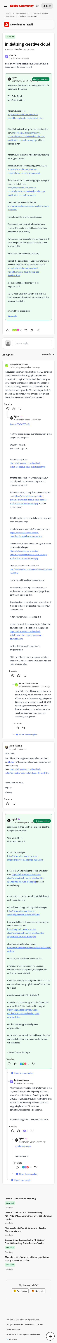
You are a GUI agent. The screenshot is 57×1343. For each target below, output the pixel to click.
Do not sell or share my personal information (23, 1334)
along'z (12, 55)
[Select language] (37, 5)
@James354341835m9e (20, 424)
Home (8, 13)
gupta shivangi (15, 745)
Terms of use (30, 1324)
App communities (22, 13)
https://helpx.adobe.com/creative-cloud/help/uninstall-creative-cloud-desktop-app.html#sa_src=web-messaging (26, 136)
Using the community (14, 1324)
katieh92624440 (21, 1080)
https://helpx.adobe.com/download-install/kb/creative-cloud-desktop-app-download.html (24, 272)
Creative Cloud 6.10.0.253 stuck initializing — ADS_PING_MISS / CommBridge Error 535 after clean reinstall (28, 1215)
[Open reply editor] (28, 343)
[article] (28, 387)
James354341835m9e (18, 364)
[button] (5, 6)
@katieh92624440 (23, 1146)
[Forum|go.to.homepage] (22, 5)
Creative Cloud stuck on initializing (20, 1198)
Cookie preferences (13, 1329)
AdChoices (13, 1339)
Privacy (40, 1324)
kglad (14, 77)
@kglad (10, 762)
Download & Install (40, 13)
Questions (10, 16)
